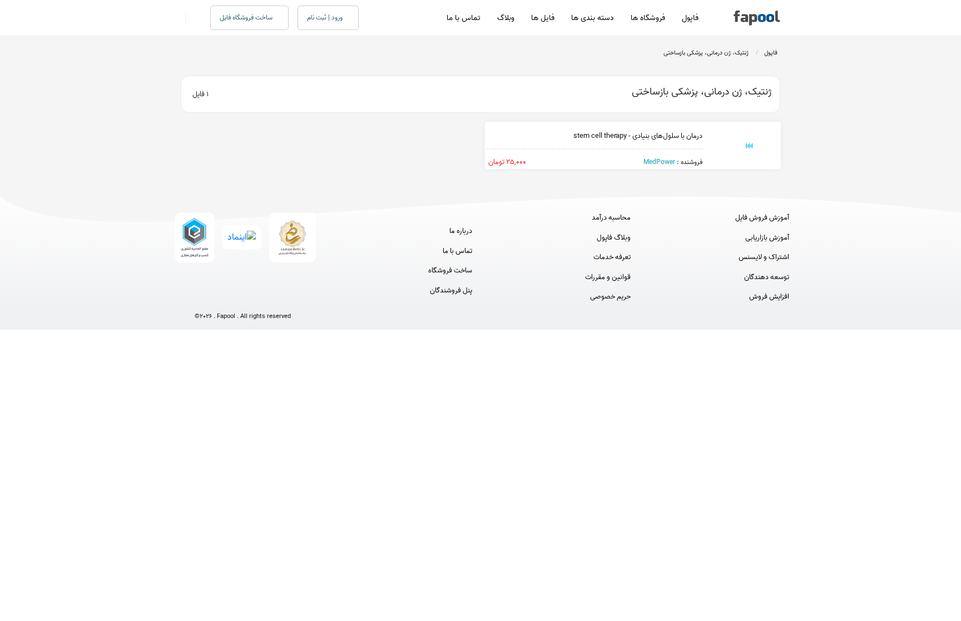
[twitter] (263, 297)
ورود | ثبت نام (325, 17)
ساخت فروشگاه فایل (247, 17)
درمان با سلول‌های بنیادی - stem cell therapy (637, 136)
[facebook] (202, 297)
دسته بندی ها (592, 18)
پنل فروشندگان (451, 290)
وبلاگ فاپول (614, 238)
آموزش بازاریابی (767, 238)
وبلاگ (505, 18)
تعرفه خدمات (612, 257)
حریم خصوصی (610, 296)
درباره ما (460, 231)
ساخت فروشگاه (450, 270)
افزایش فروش (769, 296)
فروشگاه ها (648, 18)
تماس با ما (464, 18)
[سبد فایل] (176, 17)
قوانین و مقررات (608, 277)
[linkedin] (284, 297)
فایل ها (542, 18)
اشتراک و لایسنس (764, 257)
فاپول (690, 18)
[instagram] (243, 297)
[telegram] (222, 297)
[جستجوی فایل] (191, 17)
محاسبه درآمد (611, 217)
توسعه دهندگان (766, 277)
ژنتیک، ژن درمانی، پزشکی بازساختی (706, 53)
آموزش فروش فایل (762, 217)
